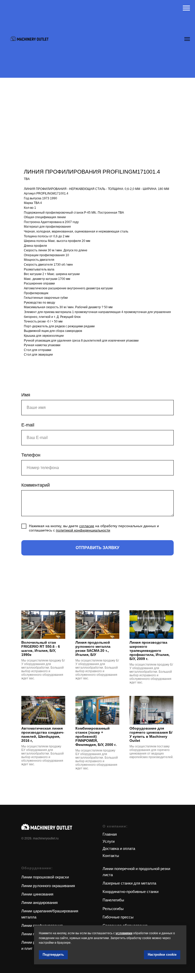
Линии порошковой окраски (45, 877)
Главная (110, 834)
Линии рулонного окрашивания (48, 886)
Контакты (111, 855)
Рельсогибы (113, 908)
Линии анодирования (39, 902)
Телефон (30, 455)
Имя (25, 394)
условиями (124, 933)
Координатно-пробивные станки (130, 891)
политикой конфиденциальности (83, 530)
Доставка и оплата (119, 848)
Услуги (109, 841)
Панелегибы (113, 900)
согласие (86, 526)
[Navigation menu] (186, 8)
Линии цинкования (37, 894)
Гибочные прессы (118, 917)
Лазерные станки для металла (129, 883)
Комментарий (35, 485)
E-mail (27, 424)
